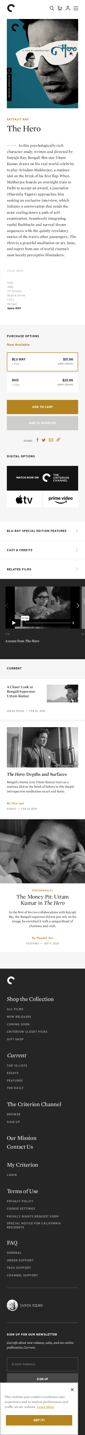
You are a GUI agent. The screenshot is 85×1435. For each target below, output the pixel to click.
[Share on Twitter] (44, 440)
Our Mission (22, 1137)
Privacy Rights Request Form (33, 1216)
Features (32, 943)
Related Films (19, 569)
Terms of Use (22, 1191)
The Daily (15, 1088)
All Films (15, 1009)
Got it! (39, 1420)
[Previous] (7, 606)
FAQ (12, 1242)
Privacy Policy (20, 1201)
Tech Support (19, 1267)
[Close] (72, 1389)
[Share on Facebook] (37, 440)
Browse (14, 1114)
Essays (11, 808)
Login (12, 1175)
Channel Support (22, 1275)
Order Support (20, 1260)
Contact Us (20, 1146)
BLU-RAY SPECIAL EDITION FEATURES (37, 531)
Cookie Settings (21, 1208)
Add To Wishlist (42, 423)
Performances (42, 890)
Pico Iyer (18, 803)
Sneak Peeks (15, 711)
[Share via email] (51, 440)
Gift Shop (15, 1039)
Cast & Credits (20, 550)
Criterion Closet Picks (27, 1031)
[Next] (77, 606)
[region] (39, 1409)
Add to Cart (42, 407)
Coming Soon (18, 1024)
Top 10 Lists (17, 1065)
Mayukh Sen (45, 938)
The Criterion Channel (34, 1104)
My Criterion (22, 1164)
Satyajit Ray (18, 119)
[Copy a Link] (58, 440)
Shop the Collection (30, 999)
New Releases (19, 1016)
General (14, 1253)
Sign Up (13, 1122)
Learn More (45, 1407)
